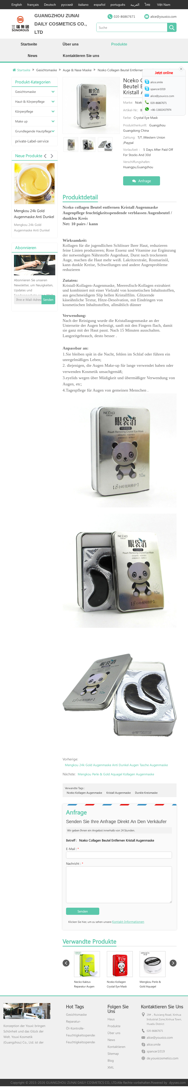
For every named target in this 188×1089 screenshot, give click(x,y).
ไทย (147, 4)
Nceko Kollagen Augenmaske (84, 792)
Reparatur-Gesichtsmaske (76, 1021)
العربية (134, 4)
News (32, 56)
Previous (44, 156)
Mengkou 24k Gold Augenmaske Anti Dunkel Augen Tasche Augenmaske (116, 765)
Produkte (119, 44)
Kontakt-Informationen (128, 921)
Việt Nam (163, 4)
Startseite (29, 44)
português (118, 4)
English (16, 4)
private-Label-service (32, 141)
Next (51, 156)
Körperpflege (24, 111)
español (99, 4)
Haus (111, 1019)
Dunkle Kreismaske (146, 792)
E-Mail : (72, 849)
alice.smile (153, 1044)
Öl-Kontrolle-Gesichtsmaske (76, 1028)
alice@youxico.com (163, 16)
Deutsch (50, 4)
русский (67, 4)
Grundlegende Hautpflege (33, 131)
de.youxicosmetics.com (162, 1058)
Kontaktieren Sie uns (81, 56)
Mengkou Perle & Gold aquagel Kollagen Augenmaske (116, 774)
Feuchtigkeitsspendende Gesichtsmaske (80, 1035)
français (33, 4)
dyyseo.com (177, 1082)
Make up (21, 121)
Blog (111, 1060)
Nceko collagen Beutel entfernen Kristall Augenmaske (116, 840)
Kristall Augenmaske (118, 792)
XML (111, 1067)
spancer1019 (156, 1051)
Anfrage (144, 180)
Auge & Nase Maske (77, 70)
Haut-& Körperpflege (29, 101)
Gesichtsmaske (46, 70)
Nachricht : (74, 863)
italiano (83, 4)
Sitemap (113, 1053)
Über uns (71, 44)
